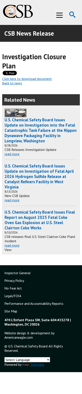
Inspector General (17, 273)
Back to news (12, 83)
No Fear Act (13, 288)
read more (12, 154)
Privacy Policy (14, 280)
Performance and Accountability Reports (33, 303)
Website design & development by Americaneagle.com (29, 335)
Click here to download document (27, 79)
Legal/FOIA (12, 296)
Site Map (10, 311)
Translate (37, 364)
